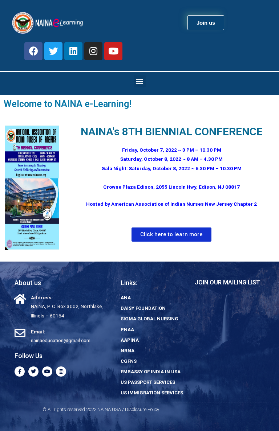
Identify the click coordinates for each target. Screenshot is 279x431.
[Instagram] (93, 51)
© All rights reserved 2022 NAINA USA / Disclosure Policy (101, 409)
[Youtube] (113, 51)
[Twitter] (53, 51)
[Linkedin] (73, 51)
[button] (205, 22)
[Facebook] (33, 51)
